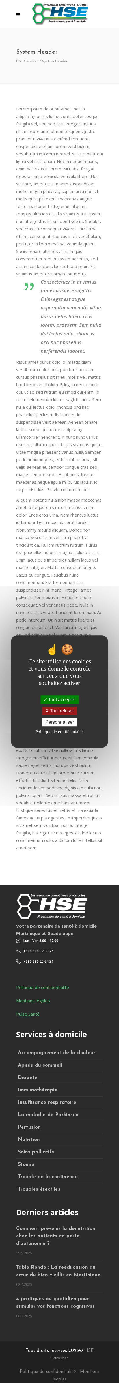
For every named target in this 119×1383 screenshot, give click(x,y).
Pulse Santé (28, 1014)
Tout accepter (61, 699)
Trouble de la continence (48, 1176)
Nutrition (29, 1139)
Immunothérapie (37, 1090)
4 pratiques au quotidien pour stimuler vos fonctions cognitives (55, 1302)
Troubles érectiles (39, 1189)
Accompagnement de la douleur (56, 1052)
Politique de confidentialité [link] (60, 731)
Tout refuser (61, 710)
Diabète (27, 1077)
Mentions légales (33, 1000)
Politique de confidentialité (42, 987)
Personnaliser (59, 722)
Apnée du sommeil (40, 1065)
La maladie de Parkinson (48, 1114)
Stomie (26, 1164)
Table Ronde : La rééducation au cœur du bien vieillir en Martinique (58, 1271)
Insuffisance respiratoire (47, 1102)
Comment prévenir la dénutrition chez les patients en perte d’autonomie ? (55, 1236)
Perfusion (29, 1127)
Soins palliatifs (36, 1152)
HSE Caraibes (27, 61)
